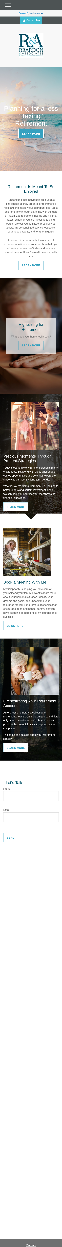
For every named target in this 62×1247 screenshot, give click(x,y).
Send (10, 837)
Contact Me (33, 20)
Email (6, 810)
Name (6, 788)
